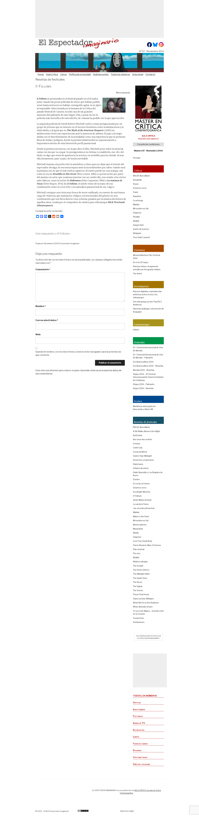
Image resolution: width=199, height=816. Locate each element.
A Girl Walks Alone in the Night (146, 431)
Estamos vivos (139, 188)
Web (37, 334)
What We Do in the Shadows (146, 602)
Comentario (42, 269)
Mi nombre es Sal (140, 208)
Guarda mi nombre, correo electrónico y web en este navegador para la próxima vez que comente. (78, 353)
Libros (63, 74)
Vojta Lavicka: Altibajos (143, 598)
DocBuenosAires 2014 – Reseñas (148, 366)
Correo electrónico (46, 320)
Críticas (137, 702)
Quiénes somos (101, 74)
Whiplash (137, 233)
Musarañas (138, 529)
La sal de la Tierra (141, 504)
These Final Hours (141, 594)
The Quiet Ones (140, 578)
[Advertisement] (99, 19)
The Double (138, 566)
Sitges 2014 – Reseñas (143, 388)
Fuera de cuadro (140, 743)
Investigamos (139, 709)
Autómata (137, 435)
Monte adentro (140, 524)
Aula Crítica (52, 74)
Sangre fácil (138, 225)
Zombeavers (138, 622)
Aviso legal (137, 74)
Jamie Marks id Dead (142, 500)
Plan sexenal (138, 549)
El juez (136, 184)
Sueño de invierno (141, 229)
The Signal (137, 586)
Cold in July (137, 447)
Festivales (138, 716)
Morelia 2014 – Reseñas (143, 370)
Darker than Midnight (142, 456)
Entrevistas (138, 730)
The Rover (137, 582)
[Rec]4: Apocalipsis (141, 175)
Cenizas (136, 443)
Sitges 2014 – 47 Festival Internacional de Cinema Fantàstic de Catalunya (148, 377)
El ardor (136, 479)
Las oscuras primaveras (144, 508)
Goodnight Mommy (141, 492)
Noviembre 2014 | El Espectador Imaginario (61, 243)
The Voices (138, 590)
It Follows (137, 496)
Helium (136, 329)
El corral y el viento (141, 483)
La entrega (138, 200)
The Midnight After (141, 574)
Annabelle (137, 180)
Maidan (136, 204)
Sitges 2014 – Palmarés (143, 384)
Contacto (150, 74)
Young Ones (138, 618)
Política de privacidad (80, 74)
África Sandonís (123, 93)
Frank (135, 192)
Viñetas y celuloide (141, 764)
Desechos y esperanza (143, 460)
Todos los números (120, 74)
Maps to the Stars (141, 516)
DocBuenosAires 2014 (143, 362)
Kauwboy (137, 196)
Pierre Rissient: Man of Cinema (147, 545)
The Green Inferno (141, 570)
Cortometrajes (140, 757)
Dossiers (137, 750)
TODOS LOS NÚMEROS (145, 695)
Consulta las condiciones (148, 144)
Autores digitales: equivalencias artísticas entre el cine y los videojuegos (147, 294)
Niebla (136, 533)
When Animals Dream (143, 607)
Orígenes (137, 213)
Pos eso (136, 553)
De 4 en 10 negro (140, 262)
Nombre (40, 306)
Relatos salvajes (140, 561)
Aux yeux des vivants (142, 439)
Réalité (136, 221)
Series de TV (139, 723)
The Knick (137, 273)
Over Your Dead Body (142, 541)
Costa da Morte (140, 452)
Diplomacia (138, 464)
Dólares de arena (140, 468)
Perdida (136, 217)
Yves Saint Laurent (141, 237)
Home (41, 74)
